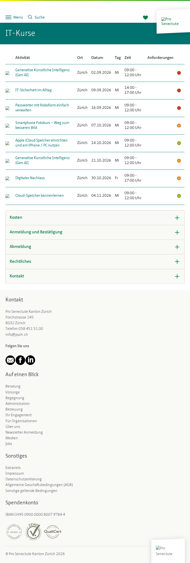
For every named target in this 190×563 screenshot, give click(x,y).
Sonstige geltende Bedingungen (31, 491)
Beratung (13, 387)
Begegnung (14, 398)
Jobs (8, 444)
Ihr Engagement (18, 415)
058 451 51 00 (31, 329)
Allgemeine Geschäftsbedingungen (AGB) (39, 485)
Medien (11, 438)
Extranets (13, 468)
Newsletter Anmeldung (24, 433)
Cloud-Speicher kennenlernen (39, 196)
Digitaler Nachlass (30, 178)
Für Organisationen (21, 421)
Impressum (14, 474)
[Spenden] (145, 17)
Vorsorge (12, 392)
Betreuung (14, 410)
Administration (17, 404)
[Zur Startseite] (173, 21)
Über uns (12, 427)
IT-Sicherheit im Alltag (33, 90)
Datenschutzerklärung (23, 479)
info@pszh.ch (16, 335)
